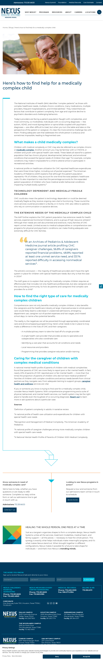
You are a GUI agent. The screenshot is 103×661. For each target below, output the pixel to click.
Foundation (62, 2)
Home (5, 27)
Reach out (75, 397)
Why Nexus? (30, 12)
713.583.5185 (38, 594)
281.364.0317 (74, 618)
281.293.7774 (51, 618)
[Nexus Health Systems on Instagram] (54, 603)
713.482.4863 (13, 596)
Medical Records (75, 2)
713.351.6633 (19, 504)
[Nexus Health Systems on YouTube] (57, 603)
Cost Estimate (88, 2)
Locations (90, 12)
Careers (78, 12)
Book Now (73, 500)
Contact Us (9, 510)
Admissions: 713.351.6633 (24, 3)
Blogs (11, 27)
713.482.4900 (30, 629)
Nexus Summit (50, 2)
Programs (44, 12)
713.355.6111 (87, 590)
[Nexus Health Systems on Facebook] (51, 603)
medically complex (25, 150)
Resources (57, 12)
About (68, 12)
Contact (99, 2)
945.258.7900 (30, 618)
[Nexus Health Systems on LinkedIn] (48, 603)
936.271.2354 (68, 592)
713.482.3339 (70, 590)
